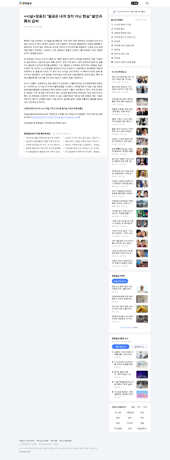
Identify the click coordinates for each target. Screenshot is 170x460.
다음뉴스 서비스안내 (26, 441)
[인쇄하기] (100, 33)
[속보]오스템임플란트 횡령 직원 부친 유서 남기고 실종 (44, 141)
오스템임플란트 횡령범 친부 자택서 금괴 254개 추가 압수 (44, 151)
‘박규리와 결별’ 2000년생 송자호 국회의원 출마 (44, 138)
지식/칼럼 (118, 428)
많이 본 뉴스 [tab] (120, 347)
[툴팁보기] (148, 20)
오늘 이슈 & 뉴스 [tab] (120, 281)
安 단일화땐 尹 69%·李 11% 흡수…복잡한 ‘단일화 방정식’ (83, 151)
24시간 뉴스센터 (42, 441)
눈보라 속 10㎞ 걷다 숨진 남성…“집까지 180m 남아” (83, 138)
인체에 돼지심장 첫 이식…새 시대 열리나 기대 (44, 144)
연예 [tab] (138, 407)
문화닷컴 (29, 108)
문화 (118, 423)
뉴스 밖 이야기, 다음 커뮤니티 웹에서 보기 (134, 11)
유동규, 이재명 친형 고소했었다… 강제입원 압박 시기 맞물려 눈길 (83, 144)
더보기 (129, 327)
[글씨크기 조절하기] (95, 33)
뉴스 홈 (118, 412)
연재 (130, 428)
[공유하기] (142, 3)
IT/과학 (130, 423)
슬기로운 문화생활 (73, 108)
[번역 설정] (91, 33)
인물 (142, 423)
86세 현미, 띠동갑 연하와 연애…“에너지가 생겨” (83, 141)
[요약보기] (81, 33)
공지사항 (54, 441)
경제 (118, 418)
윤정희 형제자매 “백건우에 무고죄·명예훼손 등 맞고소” (44, 148)
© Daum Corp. (25, 452)
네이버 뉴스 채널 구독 (44, 108)
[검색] (148, 3)
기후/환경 (130, 412)
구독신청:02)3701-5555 (42, 117)
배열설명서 (142, 428)
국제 (142, 418)
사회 (142, 412)
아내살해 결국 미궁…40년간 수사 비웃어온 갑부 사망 (83, 148)
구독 (135, 3)
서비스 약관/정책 (65, 441)
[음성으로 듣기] (86, 33)
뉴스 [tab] (133, 407)
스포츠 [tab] (145, 407)
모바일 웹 (59, 108)
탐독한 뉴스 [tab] (139, 347)
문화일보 (27, 3)
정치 (130, 418)
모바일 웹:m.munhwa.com (67, 117)
